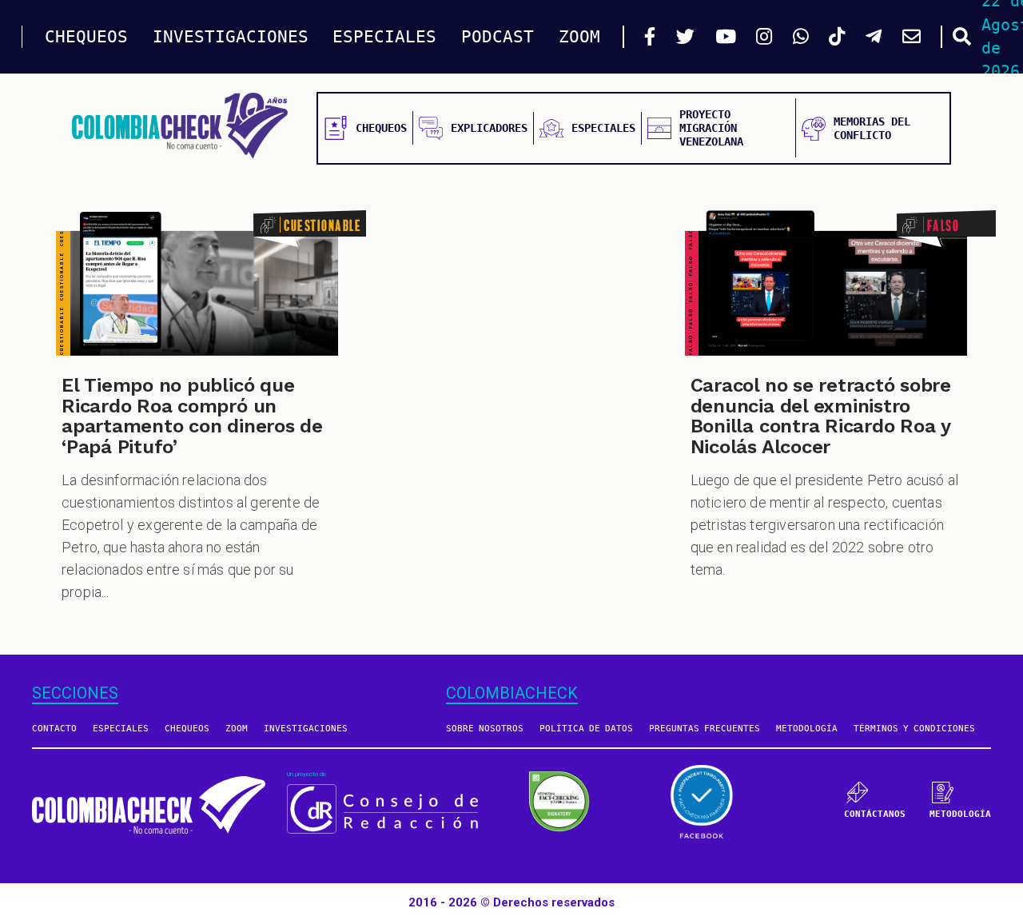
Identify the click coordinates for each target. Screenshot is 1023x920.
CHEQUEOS (86, 36)
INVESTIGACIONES (230, 36)
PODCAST (497, 36)
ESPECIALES (384, 36)
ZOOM (579, 36)
